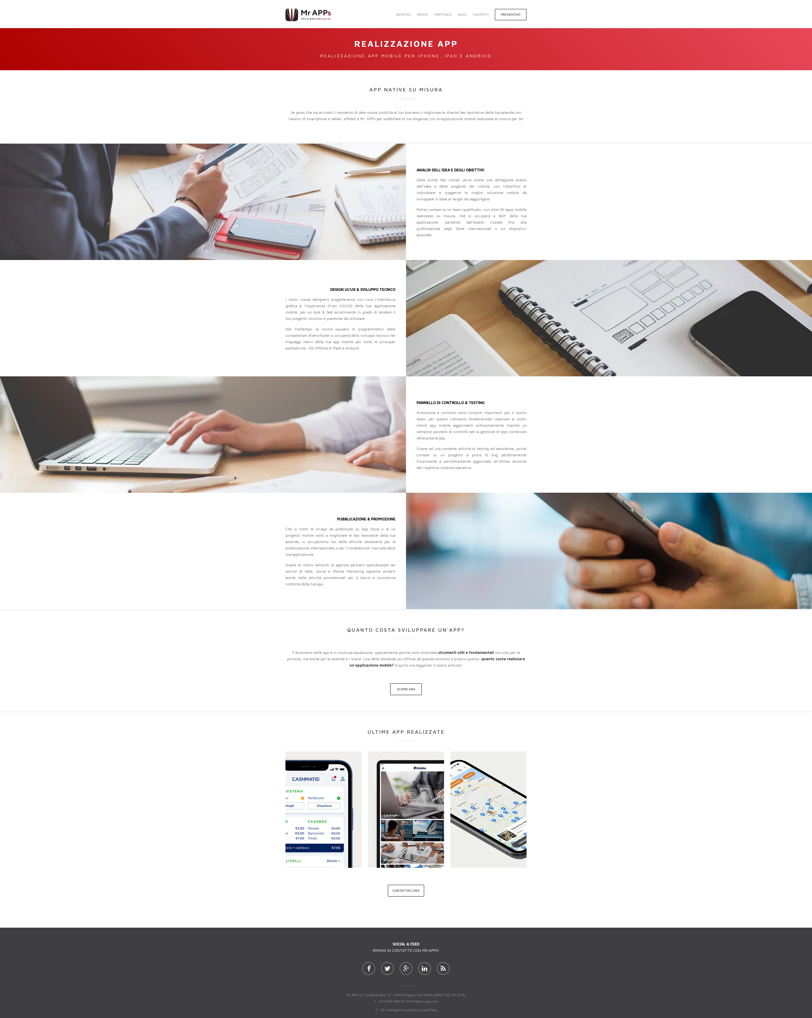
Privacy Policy (408, 1010)
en (383, 1010)
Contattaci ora (406, 890)
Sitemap (392, 1010)
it (376, 1010)
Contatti (480, 14)
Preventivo (511, 14)
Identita (403, 14)
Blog (462, 14)
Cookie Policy (428, 1010)
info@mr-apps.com (424, 1001)
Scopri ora (406, 689)
